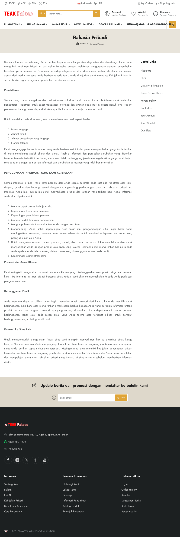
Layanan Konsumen (75, 476)
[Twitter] (26, 460)
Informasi (10, 476)
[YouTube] (45, 460)
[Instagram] (17, 460)
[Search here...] (96, 14)
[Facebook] (8, 460)
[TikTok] (35, 460)
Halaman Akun (130, 476)
